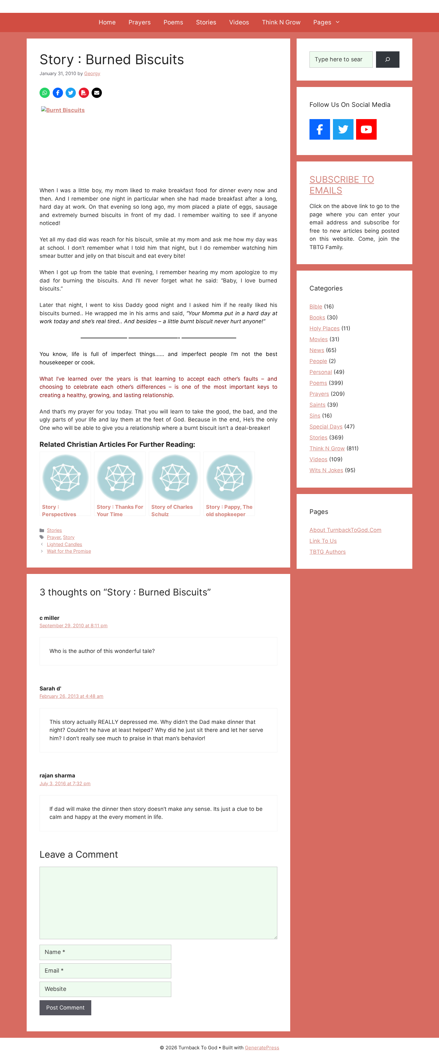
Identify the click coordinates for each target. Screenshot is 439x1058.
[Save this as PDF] (84, 93)
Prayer (53, 537)
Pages (322, 22)
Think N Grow (281, 22)
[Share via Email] (97, 93)
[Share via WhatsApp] (45, 93)
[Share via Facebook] (58, 93)
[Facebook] (319, 129)
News (316, 350)
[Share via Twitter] (71, 93)
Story (69, 537)
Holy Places (324, 328)
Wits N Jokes (326, 470)
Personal (320, 372)
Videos (239, 22)
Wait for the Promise (69, 551)
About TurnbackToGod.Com (345, 530)
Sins (314, 415)
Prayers (140, 22)
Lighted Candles (64, 544)
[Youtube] (366, 129)
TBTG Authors (327, 552)
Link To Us (323, 541)
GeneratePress (262, 1048)
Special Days (326, 426)
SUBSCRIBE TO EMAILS (341, 185)
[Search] (387, 59)
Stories (206, 22)
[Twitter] (343, 129)
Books (317, 317)
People (318, 361)
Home (107, 22)
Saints (317, 405)
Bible (315, 306)
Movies (318, 339)
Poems (173, 22)
